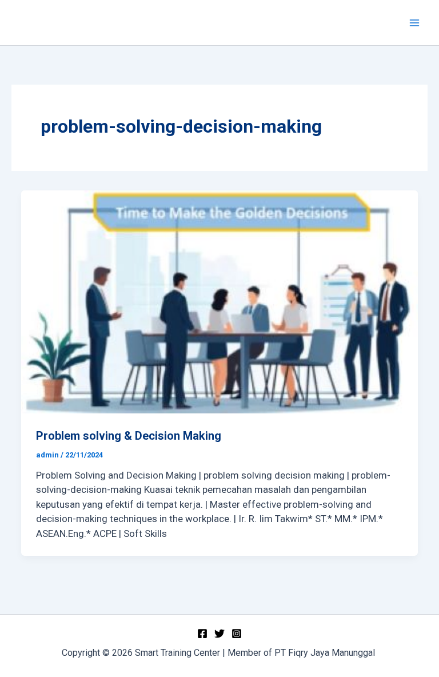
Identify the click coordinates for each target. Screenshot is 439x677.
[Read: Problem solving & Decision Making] (219, 301)
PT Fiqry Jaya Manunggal (325, 652)
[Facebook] (202, 633)
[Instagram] (237, 633)
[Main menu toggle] (415, 23)
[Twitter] (219, 633)
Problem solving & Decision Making (128, 436)
